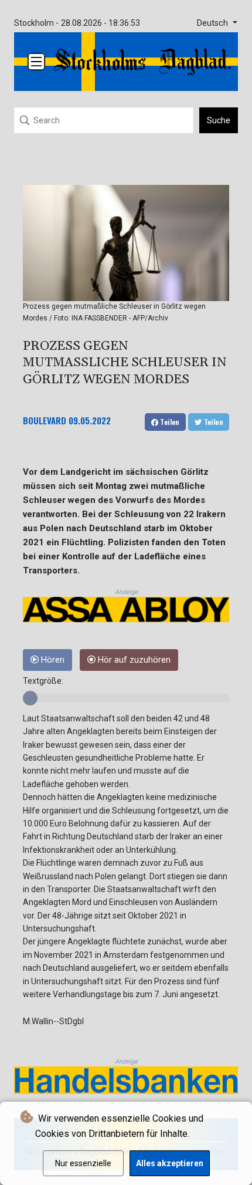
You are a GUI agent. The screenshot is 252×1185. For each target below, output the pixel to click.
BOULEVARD (44, 420)
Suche (218, 120)
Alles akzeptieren (169, 1163)
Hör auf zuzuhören (133, 660)
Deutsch (213, 23)
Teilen (168, 422)
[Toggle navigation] (36, 61)
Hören (51, 660)
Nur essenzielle (83, 1163)
